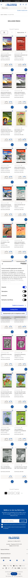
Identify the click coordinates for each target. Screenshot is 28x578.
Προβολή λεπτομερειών (18, 305)
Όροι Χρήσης (8, 576)
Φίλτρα (14, 573)
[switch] (24, 291)
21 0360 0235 (24, 1)
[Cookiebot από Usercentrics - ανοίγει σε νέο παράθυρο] (20, 264)
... (15, 493)
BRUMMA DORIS (5, 395)
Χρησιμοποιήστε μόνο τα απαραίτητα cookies (14, 313)
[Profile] (23, 4)
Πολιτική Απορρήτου (17, 576)
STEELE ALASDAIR (5, 58)
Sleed (19, 574)
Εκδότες (5, 14)
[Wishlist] (20, 4)
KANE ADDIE (17, 133)
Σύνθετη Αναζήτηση (22, 10)
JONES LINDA (4, 245)
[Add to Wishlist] (12, 36)
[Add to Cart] (12, 69)
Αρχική (2, 14)
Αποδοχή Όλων (14, 309)
